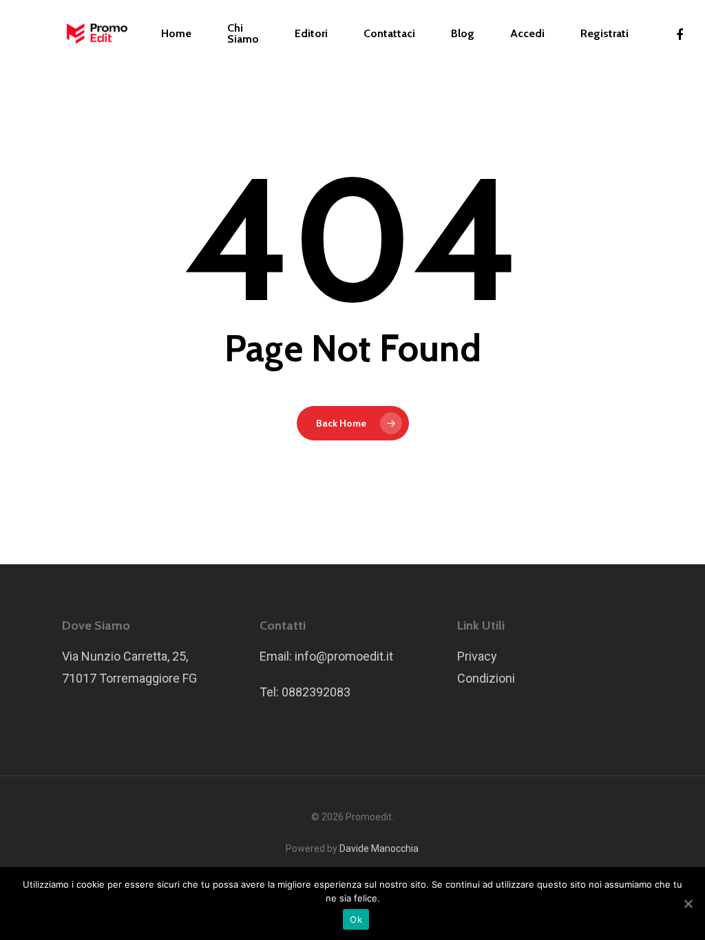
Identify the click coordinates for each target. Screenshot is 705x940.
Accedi (527, 33)
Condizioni (486, 678)
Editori (311, 33)
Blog (462, 33)
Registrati (604, 33)
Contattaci (389, 33)
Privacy (477, 656)
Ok (356, 919)
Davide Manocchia (379, 848)
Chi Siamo (243, 34)
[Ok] (688, 903)
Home (176, 33)
